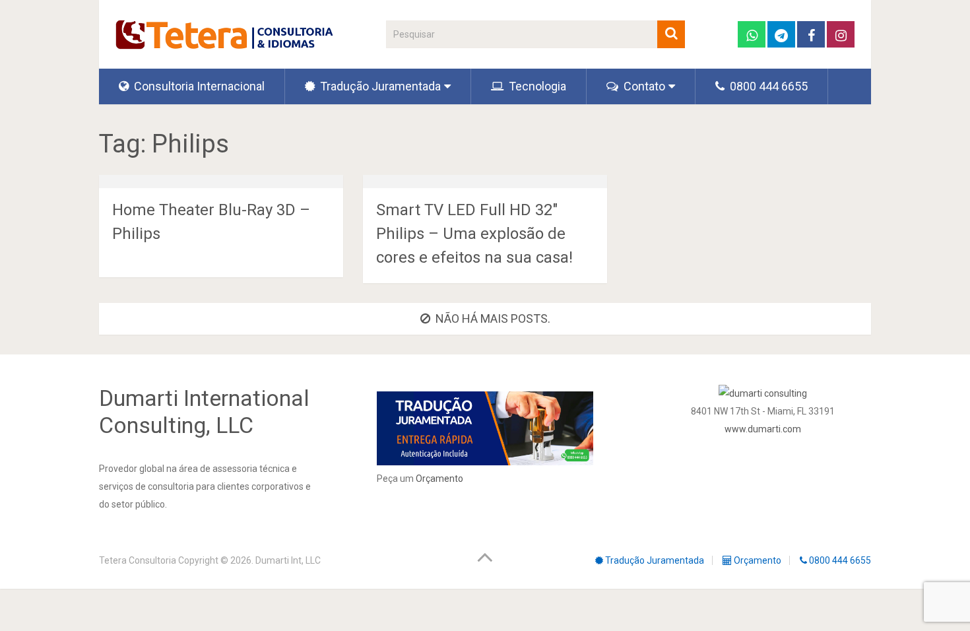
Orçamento (439, 478)
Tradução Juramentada (379, 86)
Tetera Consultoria (137, 560)
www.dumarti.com (763, 429)
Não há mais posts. (493, 318)
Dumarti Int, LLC (288, 560)
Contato (643, 86)
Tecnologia (536, 86)
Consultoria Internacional (198, 86)
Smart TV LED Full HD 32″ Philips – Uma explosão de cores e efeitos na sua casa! (474, 234)
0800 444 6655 (767, 86)
